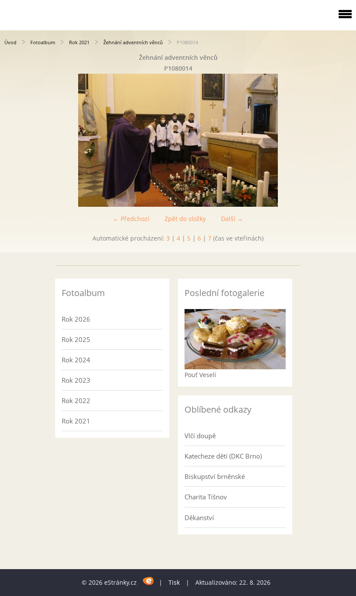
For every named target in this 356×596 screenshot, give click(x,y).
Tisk (174, 582)
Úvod (10, 42)
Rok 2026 (76, 319)
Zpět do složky (185, 219)
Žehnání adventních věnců (133, 42)
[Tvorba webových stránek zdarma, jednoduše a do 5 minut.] (149, 581)
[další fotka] (342, 140)
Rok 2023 (76, 380)
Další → (232, 219)
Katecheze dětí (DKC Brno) (223, 456)
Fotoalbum (42, 42)
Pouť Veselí (200, 375)
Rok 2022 (76, 400)
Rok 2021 (79, 42)
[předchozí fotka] (14, 140)
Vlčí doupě (200, 435)
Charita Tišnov (206, 496)
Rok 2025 (76, 339)
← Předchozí (131, 219)
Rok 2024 (76, 359)
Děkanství (199, 517)
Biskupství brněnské (215, 476)
